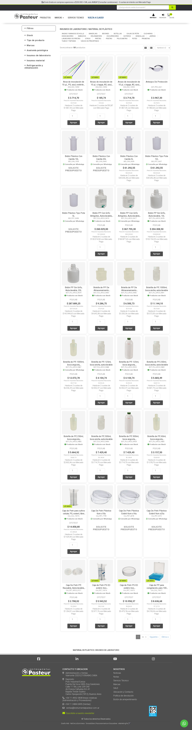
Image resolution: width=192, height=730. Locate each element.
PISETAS (109, 38)
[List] (151, 48)
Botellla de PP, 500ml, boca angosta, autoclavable (129, 439)
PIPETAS (98, 38)
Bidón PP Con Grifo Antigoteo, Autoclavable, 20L (129, 216)
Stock (30, 35)
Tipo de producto (35, 40)
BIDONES (105, 34)
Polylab (101, 225)
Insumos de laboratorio (39, 55)
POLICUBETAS (122, 38)
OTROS (87, 38)
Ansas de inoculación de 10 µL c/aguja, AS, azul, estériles (101, 85)
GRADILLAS (140, 36)
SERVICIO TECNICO (76, 17)
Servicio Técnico (121, 680)
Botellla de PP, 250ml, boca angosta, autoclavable (73, 439)
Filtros (30, 28)
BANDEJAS (93, 34)
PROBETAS (146, 38)
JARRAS (152, 36)
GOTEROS (127, 36)
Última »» (165, 637)
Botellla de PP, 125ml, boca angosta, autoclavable (129, 365)
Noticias (117, 673)
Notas (116, 677)
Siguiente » (154, 637)
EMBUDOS (82, 36)
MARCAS (59, 17)
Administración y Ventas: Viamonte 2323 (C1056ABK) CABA (79, 674)
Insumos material (36, 60)
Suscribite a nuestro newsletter (79, 713)
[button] (130, 723)
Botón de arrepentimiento (125, 699)
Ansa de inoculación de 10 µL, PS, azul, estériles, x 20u (73, 85)
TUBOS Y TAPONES (69, 41)
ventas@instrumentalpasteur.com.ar (82, 708)
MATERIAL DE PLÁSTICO (100, 29)
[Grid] (145, 48)
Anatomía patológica (37, 50)
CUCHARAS (148, 34)
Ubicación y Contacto (123, 692)
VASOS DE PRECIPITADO (90, 41)
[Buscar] (172, 7)
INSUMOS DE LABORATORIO (73, 29)
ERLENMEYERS (96, 36)
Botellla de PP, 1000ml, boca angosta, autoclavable (73, 365)
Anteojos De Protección (156, 82)
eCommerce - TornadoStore (86, 723)
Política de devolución (123, 695)
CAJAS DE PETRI (133, 34)
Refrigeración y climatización (33, 66)
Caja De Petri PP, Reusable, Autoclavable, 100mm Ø (73, 588)
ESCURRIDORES (113, 36)
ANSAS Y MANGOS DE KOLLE (73, 34)
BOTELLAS (118, 34)
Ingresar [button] (162, 18)
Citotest (73, 94)
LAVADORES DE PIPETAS (71, 38)
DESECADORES (67, 36)
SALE (115, 688)
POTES (134, 38)
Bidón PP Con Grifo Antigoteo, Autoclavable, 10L (101, 216)
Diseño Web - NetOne (68, 723)
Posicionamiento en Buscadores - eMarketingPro (112, 723)
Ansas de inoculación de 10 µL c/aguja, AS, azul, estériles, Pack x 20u (129, 85)
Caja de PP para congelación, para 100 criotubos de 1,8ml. (157, 588)
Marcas (30, 45)
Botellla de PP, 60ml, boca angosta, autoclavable (156, 439)
